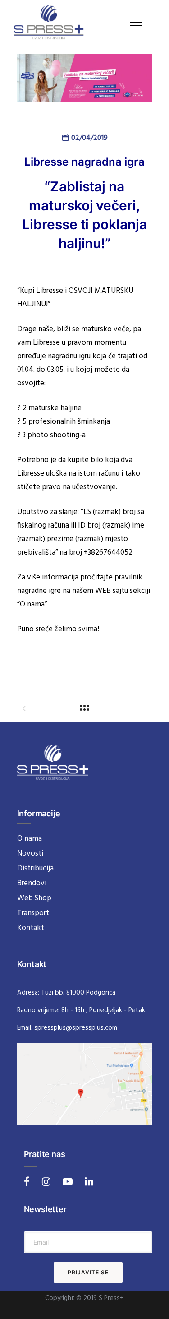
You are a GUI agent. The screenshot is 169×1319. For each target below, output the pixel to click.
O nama (29, 839)
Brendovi (31, 883)
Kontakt (30, 928)
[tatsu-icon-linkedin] (89, 1181)
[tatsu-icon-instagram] (49, 1181)
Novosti (30, 853)
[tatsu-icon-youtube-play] (70, 1181)
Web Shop (34, 898)
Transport (33, 913)
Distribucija (35, 868)
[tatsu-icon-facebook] (29, 1181)
